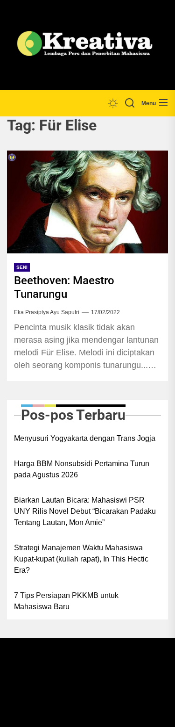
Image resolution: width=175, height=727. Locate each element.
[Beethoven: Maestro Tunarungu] (87, 202)
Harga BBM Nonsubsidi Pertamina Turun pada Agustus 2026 (81, 469)
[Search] (129, 103)
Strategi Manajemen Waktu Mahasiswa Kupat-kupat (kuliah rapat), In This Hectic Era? (81, 559)
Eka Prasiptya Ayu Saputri (46, 312)
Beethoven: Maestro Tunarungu (64, 287)
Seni (22, 267)
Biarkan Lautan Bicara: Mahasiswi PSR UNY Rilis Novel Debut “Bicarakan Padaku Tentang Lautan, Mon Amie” (85, 511)
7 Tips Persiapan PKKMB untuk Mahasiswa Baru (66, 601)
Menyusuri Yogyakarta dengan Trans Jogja (84, 438)
